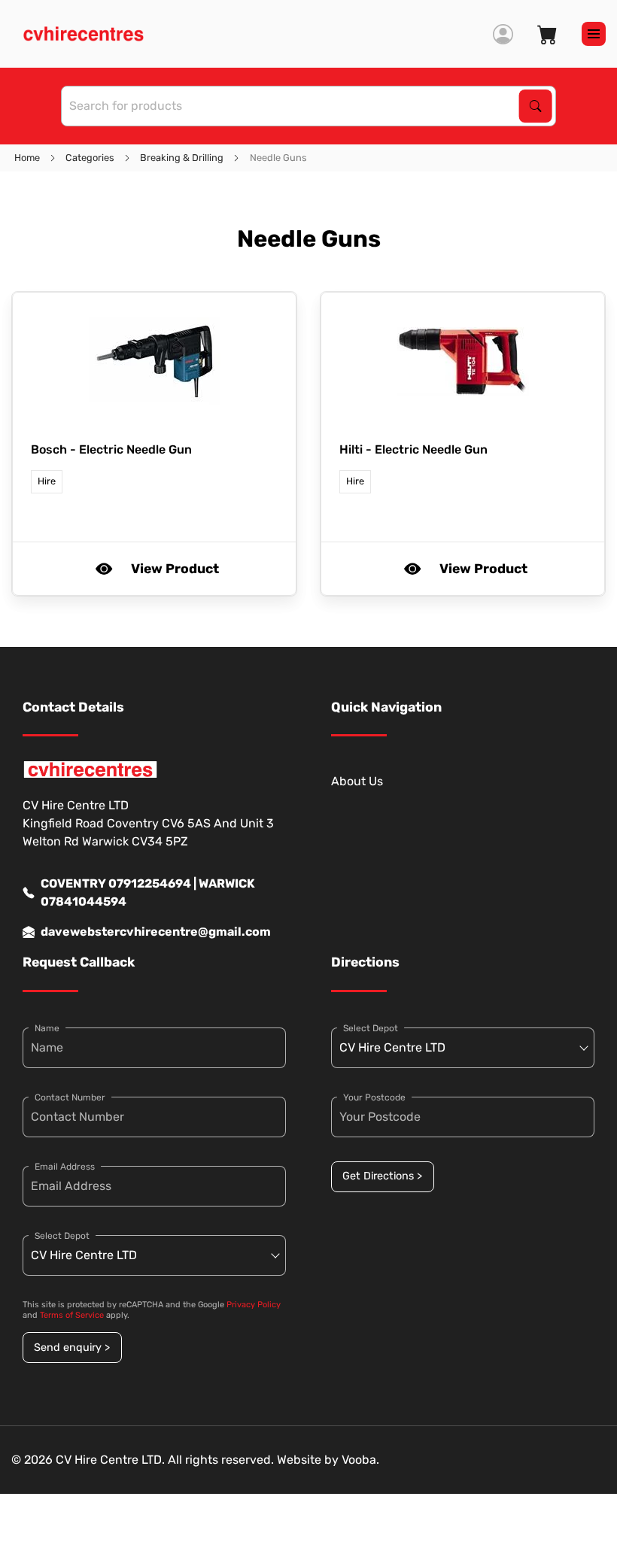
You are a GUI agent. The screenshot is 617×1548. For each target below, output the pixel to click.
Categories (89, 157)
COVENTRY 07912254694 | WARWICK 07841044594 (148, 892)
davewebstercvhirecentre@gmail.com (156, 931)
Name (47, 1028)
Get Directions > (382, 1176)
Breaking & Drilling (181, 157)
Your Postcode (374, 1097)
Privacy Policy (253, 1305)
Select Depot (62, 1236)
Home (27, 157)
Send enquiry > (72, 1347)
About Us (357, 781)
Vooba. (360, 1459)
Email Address (65, 1166)
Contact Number (70, 1097)
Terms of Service (72, 1315)
